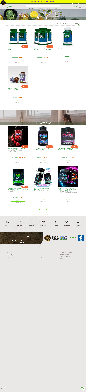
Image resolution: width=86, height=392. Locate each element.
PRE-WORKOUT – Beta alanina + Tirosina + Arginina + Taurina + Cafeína (68, 149)
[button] (18, 60)
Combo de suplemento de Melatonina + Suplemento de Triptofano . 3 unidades (42, 49)
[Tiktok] (23, 236)
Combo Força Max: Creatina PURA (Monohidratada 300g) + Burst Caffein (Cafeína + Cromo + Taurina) (67, 189)
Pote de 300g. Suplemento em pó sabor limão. (68, 151)
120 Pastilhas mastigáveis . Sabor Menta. (17, 91)
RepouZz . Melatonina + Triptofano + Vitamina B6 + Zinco (16, 89)
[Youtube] (28, 236)
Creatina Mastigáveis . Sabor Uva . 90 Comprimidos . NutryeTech (42, 149)
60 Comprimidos (11, 191)
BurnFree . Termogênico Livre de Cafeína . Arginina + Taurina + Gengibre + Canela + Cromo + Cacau (18, 189)
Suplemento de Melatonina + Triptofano (67, 48)
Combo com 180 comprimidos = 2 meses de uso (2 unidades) (43, 191)
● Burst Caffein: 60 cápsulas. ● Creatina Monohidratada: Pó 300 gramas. (67, 192)
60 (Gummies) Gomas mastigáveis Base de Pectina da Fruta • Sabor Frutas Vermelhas (17, 151)
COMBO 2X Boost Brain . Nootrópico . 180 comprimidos (43, 189)
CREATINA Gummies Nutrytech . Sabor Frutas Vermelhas (17, 149)
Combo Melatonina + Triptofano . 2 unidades (16, 49)
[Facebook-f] (19, 236)
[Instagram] (14, 236)
